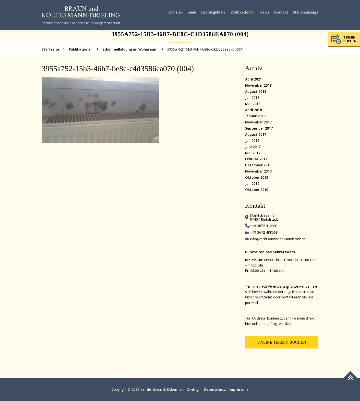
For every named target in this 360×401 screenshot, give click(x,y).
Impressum (238, 389)
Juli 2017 (252, 140)
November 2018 (258, 85)
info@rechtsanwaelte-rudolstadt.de (278, 239)
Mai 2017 (252, 152)
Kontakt (281, 12)
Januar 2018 (255, 116)
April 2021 (253, 79)
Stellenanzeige (305, 12)
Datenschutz (215, 389)
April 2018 (253, 109)
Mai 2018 (252, 103)
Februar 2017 (256, 159)
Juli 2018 (252, 97)
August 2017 (255, 134)
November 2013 (258, 171)
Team (191, 12)
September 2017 (259, 128)
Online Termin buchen (281, 342)
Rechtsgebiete (213, 12)
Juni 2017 (253, 146)
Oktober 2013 (256, 177)
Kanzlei (175, 12)
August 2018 (255, 91)
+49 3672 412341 (264, 225)
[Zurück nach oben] (350, 378)
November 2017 (258, 122)
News (264, 12)
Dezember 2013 (258, 165)
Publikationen (242, 12)
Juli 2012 (252, 183)
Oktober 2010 (256, 189)
